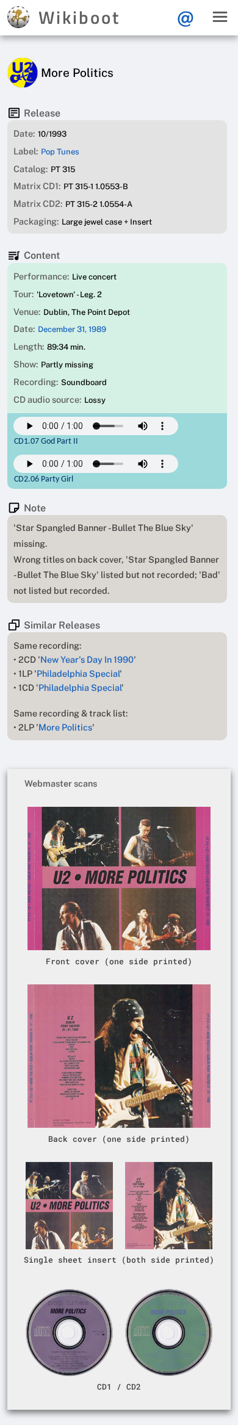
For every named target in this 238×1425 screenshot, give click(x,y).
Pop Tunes (60, 151)
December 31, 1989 (72, 329)
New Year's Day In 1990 (87, 659)
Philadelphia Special (78, 673)
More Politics (65, 727)
